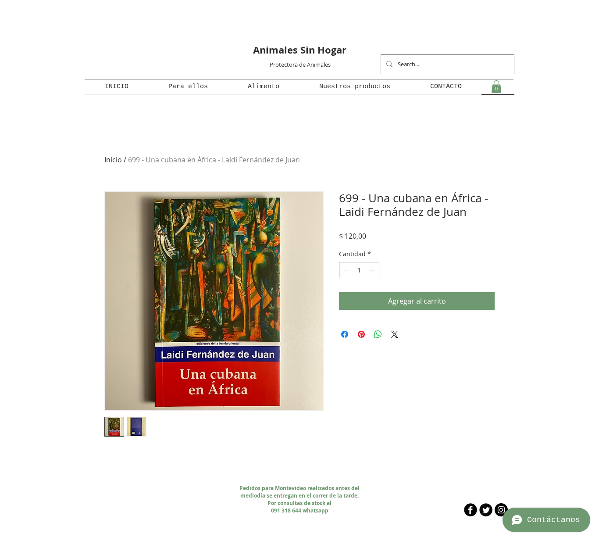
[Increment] (372, 270)
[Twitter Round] (485, 509)
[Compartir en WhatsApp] (378, 334)
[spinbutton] (359, 270)
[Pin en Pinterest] (361, 334)
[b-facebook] (470, 509)
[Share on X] (394, 334)
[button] (188, 86)
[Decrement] (345, 270)
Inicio (113, 160)
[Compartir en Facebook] (344, 334)
